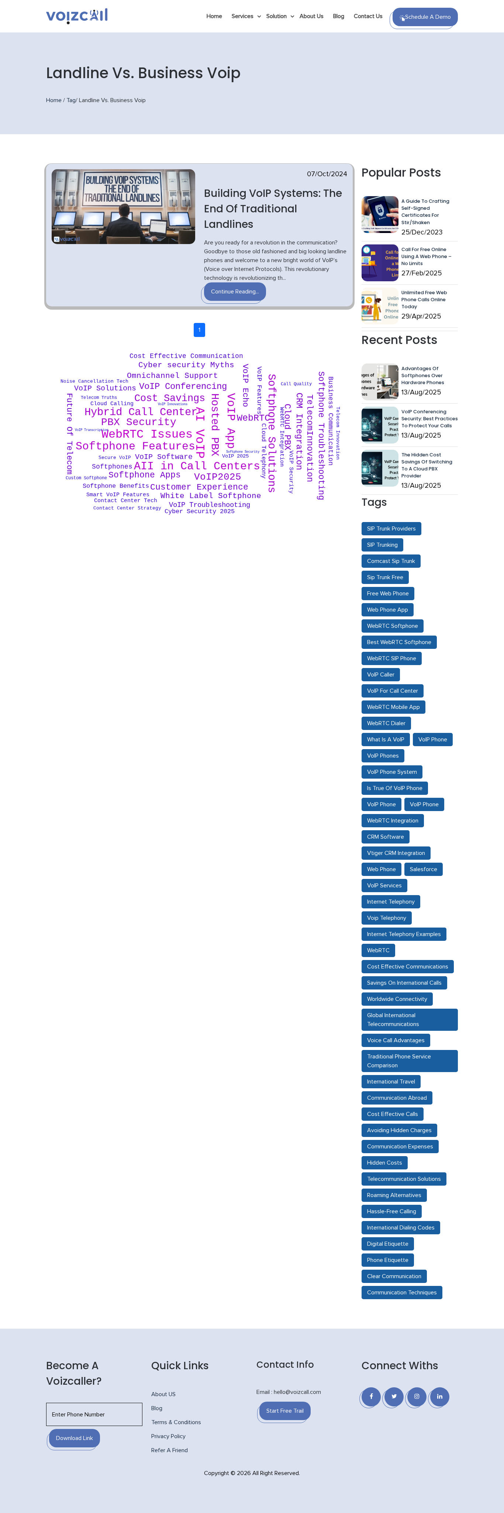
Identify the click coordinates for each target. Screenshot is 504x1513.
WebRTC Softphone (392, 626)
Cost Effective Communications (407, 967)
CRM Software (385, 837)
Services (242, 16)
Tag (71, 100)
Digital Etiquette (387, 1244)
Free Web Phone (388, 593)
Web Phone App (387, 610)
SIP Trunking (382, 545)
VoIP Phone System (392, 772)
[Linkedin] (439, 1396)
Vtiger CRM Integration (396, 853)
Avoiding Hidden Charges (399, 1130)
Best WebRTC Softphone (399, 642)
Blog (338, 16)
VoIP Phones (383, 756)
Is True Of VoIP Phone (394, 788)
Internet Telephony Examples (404, 934)
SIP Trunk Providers (391, 529)
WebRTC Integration (392, 821)
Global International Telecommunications (393, 1019)
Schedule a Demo (428, 17)
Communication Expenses (400, 1146)
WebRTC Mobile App (393, 707)
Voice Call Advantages (396, 1040)
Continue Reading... (235, 292)
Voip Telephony (386, 918)
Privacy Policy (168, 1436)
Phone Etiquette (387, 1260)
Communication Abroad (397, 1098)
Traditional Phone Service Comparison (399, 1061)
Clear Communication (394, 1276)
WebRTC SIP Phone (391, 658)
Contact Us (368, 16)
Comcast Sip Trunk (391, 561)
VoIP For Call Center (392, 691)
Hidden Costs (384, 1163)
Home (214, 16)
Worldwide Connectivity (397, 999)
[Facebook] (371, 1396)
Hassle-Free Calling (391, 1211)
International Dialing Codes (401, 1228)
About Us (312, 16)
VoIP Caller (380, 675)
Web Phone (381, 869)
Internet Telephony (391, 902)
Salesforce (423, 869)
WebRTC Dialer (386, 723)
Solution (276, 16)
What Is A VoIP (385, 739)
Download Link (74, 1438)
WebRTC (378, 950)
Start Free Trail (285, 1411)
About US (163, 1394)
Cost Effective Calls (392, 1114)
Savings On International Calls (404, 983)
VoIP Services (384, 885)
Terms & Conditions (176, 1422)
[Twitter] (394, 1396)
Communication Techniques (402, 1292)
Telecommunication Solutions (404, 1179)
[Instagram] (417, 1396)
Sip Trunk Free (385, 577)
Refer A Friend (169, 1450)
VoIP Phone (432, 739)
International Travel (391, 1082)
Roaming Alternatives (394, 1195)
